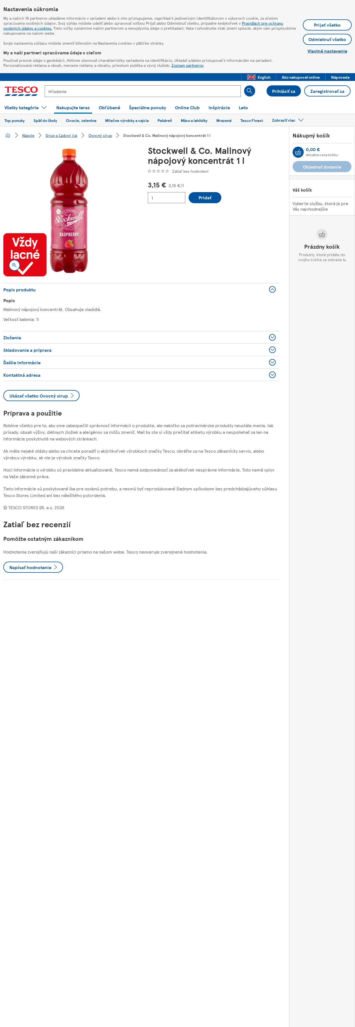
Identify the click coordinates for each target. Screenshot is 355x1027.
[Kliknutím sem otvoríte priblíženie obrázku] (14, 265)
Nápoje (28, 135)
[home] (7, 135)
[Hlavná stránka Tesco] (21, 91)
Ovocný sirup (100, 135)
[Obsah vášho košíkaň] (298, 152)
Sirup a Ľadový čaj (61, 135)
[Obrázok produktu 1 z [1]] (69, 210)
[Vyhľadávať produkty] (249, 90)
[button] (259, 77)
